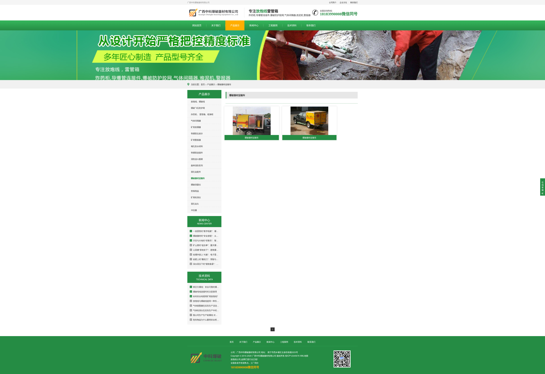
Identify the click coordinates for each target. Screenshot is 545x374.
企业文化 (343, 2)
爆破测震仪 (196, 184)
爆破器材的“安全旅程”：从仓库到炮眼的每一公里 (204, 235)
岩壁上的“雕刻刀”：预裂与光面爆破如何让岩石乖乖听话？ (204, 259)
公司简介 (332, 2)
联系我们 (354, 2)
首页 (203, 84)
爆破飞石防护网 (198, 107)
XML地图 (304, 355)
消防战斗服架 (197, 159)
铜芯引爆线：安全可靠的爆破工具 (204, 286)
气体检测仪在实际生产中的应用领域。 (204, 310)
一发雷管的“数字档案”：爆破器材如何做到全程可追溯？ (204, 231)
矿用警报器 (196, 139)
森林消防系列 (197, 165)
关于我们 (215, 25)
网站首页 (196, 25)
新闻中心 (253, 25)
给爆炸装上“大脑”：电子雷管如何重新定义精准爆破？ (204, 254)
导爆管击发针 (197, 133)
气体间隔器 (196, 120)
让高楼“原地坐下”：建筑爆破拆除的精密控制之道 (204, 249)
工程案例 (272, 25)
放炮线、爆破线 (198, 101)
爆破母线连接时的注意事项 (203, 291)
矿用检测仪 (196, 197)
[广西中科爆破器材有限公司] (213, 12)
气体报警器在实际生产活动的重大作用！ (204, 305)
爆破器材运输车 (198, 178)
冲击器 (194, 210)
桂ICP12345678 (292, 355)
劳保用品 (195, 190)
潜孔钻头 (195, 203)
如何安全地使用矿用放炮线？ (204, 296)
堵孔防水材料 (197, 146)
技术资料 (291, 25)
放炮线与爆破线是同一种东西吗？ (204, 300)
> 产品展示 (210, 84)
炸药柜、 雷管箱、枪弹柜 (202, 114)
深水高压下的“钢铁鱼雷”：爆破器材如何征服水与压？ (204, 263)
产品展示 (234, 25)
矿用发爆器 (196, 127)
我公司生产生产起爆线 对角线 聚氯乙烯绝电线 (204, 315)
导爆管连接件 (197, 152)
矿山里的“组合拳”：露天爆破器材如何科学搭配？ (204, 245)
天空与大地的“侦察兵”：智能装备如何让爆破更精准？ (204, 240)
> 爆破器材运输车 (223, 84)
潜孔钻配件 (196, 171)
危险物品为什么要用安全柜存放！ (204, 319)
